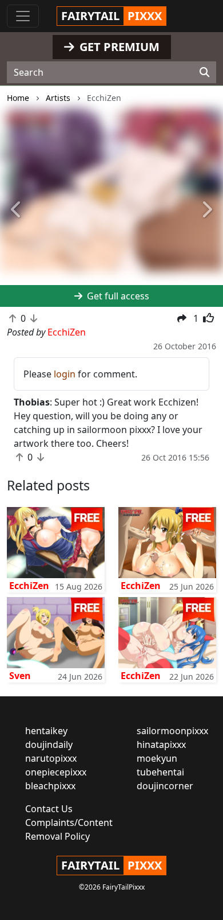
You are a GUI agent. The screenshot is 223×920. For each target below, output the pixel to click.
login (64, 374)
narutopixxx (51, 758)
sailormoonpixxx (172, 730)
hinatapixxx (161, 744)
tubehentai (160, 772)
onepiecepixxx (55, 772)
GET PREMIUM (118, 46)
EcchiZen (29, 585)
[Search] (204, 72)
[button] (17, 210)
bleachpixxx (50, 785)
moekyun (157, 758)
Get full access (117, 296)
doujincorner (165, 785)
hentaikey (46, 730)
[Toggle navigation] (23, 16)
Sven (20, 675)
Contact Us (49, 808)
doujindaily (49, 744)
